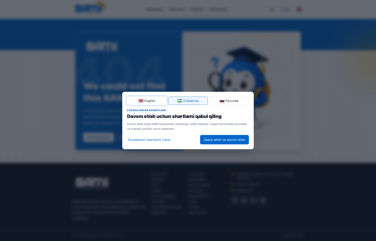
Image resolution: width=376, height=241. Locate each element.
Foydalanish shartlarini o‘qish (149, 140)
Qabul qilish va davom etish (224, 140)
